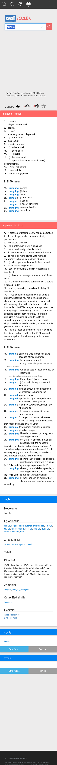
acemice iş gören (28, 207)
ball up (7, 525)
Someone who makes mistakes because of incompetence (34, 355)
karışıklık (16, 153)
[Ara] (49, 26)
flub (50, 525)
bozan (23, 194)
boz (13, 130)
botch (21, 525)
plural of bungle (27, 430)
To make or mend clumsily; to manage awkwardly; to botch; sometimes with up (25, 257)
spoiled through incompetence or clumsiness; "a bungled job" (35, 400)
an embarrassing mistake (20, 265)
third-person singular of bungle (34, 426)
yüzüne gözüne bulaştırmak (21, 134)
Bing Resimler (10, 617)
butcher (28, 525)
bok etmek (21, 166)
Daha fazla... (14, 649)
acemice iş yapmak (18, 173)
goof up (28, 528)
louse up (45, 528)
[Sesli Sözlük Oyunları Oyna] (20, 5)
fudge (14, 528)
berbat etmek (17, 147)
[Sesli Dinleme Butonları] (26, 107)
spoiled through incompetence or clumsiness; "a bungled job (35, 390)
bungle (7, 640)
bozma (11, 127)
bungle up (8, 602)
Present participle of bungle (34, 379)
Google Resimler (11, 614)
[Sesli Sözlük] (4, 5)
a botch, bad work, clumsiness (27, 245)
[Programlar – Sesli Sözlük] (29, 5)
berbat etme (17, 137)
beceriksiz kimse (30, 203)
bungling (14, 187)
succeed (28, 544)
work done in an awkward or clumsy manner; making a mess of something (29, 481)
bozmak (12, 121)
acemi (25, 200)
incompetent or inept (30, 360)
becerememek (19, 157)
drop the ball (38, 525)
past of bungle (26, 395)
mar (22, 531)
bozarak (24, 187)
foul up (7, 528)
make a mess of (11, 531)
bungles (13, 426)
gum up (36, 528)
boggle (14, 525)
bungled (13, 388)
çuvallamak (13, 140)
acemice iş (17, 150)
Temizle (42, 649)
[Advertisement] (28, 61)
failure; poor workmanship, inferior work (31, 262)
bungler (13, 197)
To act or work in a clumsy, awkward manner (30, 252)
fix (13, 544)
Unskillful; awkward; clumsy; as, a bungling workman (37, 435)
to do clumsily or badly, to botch (27, 249)
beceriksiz (28, 197)
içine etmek (21, 124)
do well (7, 544)
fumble (21, 528)
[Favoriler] (43, 108)
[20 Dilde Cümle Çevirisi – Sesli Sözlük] (12, 5)
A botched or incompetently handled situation (30, 232)
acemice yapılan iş (17, 144)
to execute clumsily (17, 242)
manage (18, 544)
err (46, 525)
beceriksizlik (15, 170)
